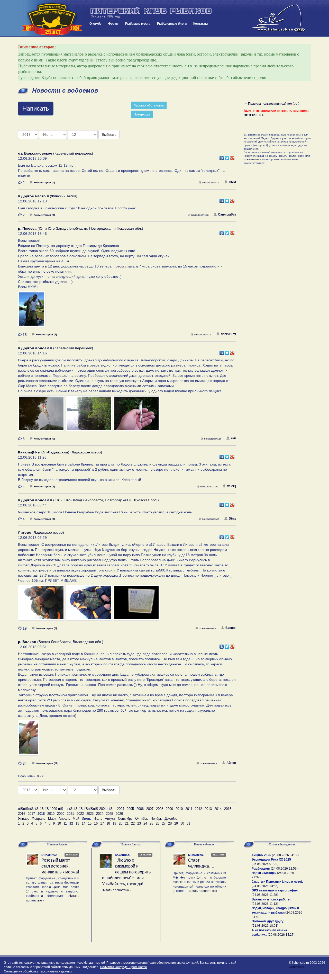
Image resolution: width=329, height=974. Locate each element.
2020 (60, 814)
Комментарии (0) (44, 214)
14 (83, 823)
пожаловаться (210, 182)
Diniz (232, 518)
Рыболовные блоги (172, 23)
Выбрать (109, 134)
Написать (35, 108)
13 (77, 823)
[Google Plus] (232, 157)
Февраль (38, 818)
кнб (233, 438)
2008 (159, 809)
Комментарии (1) (44, 182)
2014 (218, 809)
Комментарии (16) (47, 763)
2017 (31, 814)
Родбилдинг (261, 868)
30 (182, 823)
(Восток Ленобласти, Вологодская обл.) (60, 642)
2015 (227, 809)
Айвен (231, 763)
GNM (232, 182)
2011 (188, 809)
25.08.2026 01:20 (265, 864)
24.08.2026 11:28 (265, 895)
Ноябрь (156, 818)
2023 (90, 814)
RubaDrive (49, 855)
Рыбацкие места (137, 23)
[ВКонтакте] (221, 157)
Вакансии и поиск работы (271, 899)
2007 (149, 809)
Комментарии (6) (44, 438)
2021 (70, 814)
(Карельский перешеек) (55, 153)
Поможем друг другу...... (270, 921)
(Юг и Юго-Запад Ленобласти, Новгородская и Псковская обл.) (80, 228)
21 (127, 823)
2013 (208, 809)
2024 (99, 814)
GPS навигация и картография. (275, 890)
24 (145, 823)
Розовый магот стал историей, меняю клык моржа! (60, 866)
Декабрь (170, 818)
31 (188, 823)
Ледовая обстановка (149, 105)
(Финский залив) (47, 196)
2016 (21, 814)
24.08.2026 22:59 (284, 868)
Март (52, 818)
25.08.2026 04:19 (285, 855)
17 (102, 823)
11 (65, 823)
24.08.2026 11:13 (265, 904)
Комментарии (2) (44, 486)
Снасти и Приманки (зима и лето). (277, 881)
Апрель (64, 818)
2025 (109, 814)
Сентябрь (125, 818)
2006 (140, 809)
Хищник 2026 (261, 855)
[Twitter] (227, 157)
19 (114, 823)
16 (96, 823)
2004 (120, 809)
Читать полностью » (116, 890)
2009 (169, 809)
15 (90, 823)
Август (110, 818)
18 (108, 823)
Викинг (230, 628)
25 (151, 823)
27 (164, 823)
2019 (50, 814)
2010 (179, 809)
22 (133, 823)
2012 (198, 809)
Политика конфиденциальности (123, 967)
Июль (98, 818)
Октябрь (141, 818)
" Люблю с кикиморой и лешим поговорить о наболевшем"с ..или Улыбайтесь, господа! (126, 872)
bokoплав (122, 855)
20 (120, 823)
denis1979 (228, 334)
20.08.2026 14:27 (281, 934)
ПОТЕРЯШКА (254, 115)
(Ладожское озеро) (60, 452)
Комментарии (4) (46, 334)
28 (170, 823)
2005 (130, 809)
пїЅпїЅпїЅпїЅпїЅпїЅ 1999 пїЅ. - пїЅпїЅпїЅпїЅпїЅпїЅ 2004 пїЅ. (66, 809)
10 (59, 823)
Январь (23, 818)
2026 (119, 814)
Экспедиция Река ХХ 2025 (271, 859)
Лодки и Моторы (264, 873)
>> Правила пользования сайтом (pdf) (271, 103)
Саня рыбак (227, 214)
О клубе (95, 23)
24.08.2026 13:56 (265, 886)
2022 (80, 814)
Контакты (200, 23)
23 (139, 823)
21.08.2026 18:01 (265, 925)
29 (176, 823)
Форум (113, 23)
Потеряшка (142, 114)
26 (157, 823)
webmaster (296, 967)
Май (76, 818)
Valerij (231, 486)
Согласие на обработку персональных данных (38, 971)
